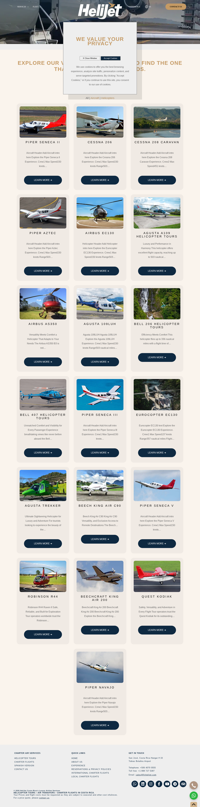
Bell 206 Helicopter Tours (157, 325)
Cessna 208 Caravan (157, 142)
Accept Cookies (110, 58)
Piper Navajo (100, 687)
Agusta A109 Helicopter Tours (157, 234)
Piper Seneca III (100, 414)
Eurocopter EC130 (157, 414)
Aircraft (95, 98)
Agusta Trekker (43, 505)
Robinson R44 (43, 596)
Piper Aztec (43, 233)
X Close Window (90, 58)
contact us (44, 798)
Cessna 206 (100, 142)
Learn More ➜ (43, 180)
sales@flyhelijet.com (146, 775)
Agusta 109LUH (100, 324)
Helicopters (107, 98)
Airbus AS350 (43, 324)
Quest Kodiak (157, 596)
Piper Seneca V (157, 505)
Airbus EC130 (99, 233)
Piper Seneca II (43, 142)
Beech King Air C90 (100, 505)
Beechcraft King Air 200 (100, 598)
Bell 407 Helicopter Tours (43, 416)
